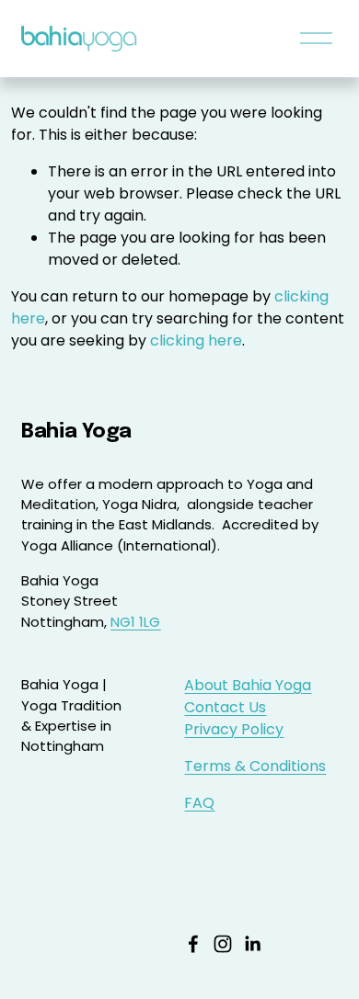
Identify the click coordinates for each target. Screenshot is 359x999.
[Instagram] (223, 944)
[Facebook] (193, 944)
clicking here (196, 340)
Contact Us (225, 707)
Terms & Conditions (255, 766)
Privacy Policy (234, 729)
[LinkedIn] (252, 944)
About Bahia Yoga (247, 685)
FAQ (199, 802)
